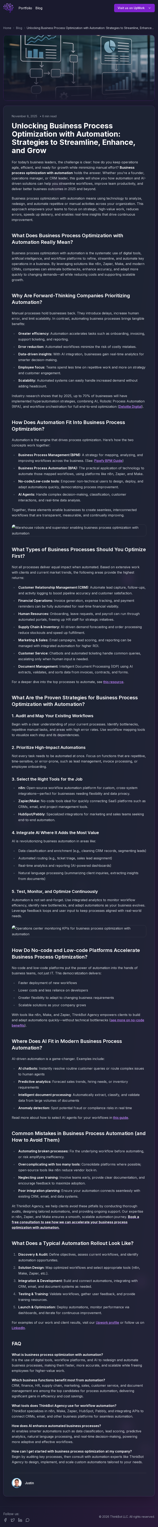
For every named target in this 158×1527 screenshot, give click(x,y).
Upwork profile (107, 1322)
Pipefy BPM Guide (108, 461)
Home (7, 28)
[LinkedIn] (20, 1520)
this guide (120, 1118)
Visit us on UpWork (131, 8)
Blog (38, 8)
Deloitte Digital (130, 406)
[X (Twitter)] (13, 1520)
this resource (113, 682)
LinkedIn (18, 1328)
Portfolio (25, 8)
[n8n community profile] (28, 1520)
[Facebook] (5, 1520)
